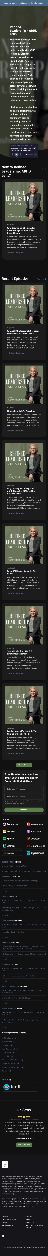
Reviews (4, 1222)
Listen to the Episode (16, 253)
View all (40, 279)
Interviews (6, 896)
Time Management (8, 920)
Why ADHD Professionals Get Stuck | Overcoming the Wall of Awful (23, 332)
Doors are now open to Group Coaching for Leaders (24, 3)
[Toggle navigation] (41, 11)
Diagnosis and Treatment (11, 986)
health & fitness (8, 862)
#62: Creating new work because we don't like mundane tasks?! (24, 954)
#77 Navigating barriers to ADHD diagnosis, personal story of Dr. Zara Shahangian (23, 1021)
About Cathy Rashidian (9, 1219)
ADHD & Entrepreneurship (12, 1067)
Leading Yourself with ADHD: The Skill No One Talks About (22, 732)
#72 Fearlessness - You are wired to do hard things (20, 881)
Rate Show (29, 1216)
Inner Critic (6, 964)
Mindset (6, 1071)
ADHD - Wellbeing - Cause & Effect (14, 866)
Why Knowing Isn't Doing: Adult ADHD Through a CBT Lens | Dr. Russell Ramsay (21, 230)
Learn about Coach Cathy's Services (34, 1226)
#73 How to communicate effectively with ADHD (18, 976)
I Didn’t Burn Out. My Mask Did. (21, 411)
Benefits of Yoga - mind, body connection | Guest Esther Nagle (24, 871)
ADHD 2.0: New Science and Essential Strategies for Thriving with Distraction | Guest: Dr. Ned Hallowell (23, 948)
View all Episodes (24, 765)
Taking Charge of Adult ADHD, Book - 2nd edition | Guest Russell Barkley (22, 992)
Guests (28, 1219)
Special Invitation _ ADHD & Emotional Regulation (19, 652)
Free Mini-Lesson (7, 1225)
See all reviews (24, 1145)
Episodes (5, 1216)
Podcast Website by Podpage (36, 1247)
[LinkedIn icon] (3, 1236)
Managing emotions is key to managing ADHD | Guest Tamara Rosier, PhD (23, 1014)
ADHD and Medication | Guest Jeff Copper (16, 998)
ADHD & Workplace (9, 1008)
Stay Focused (7, 942)
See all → (5, 891)
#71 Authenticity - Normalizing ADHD (14, 886)
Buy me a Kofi (30, 1222)
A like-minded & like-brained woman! (24, 1120)
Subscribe (24, 810)
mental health (7, 876)
